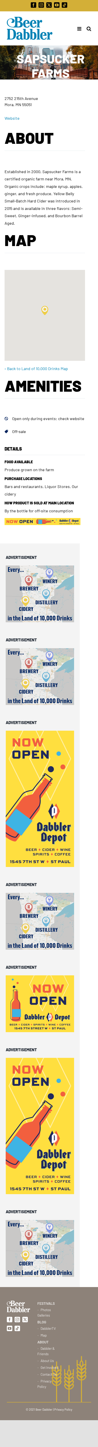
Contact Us (49, 1374)
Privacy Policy (44, 1384)
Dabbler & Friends (46, 1351)
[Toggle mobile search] (89, 28)
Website (12, 118)
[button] (45, 310)
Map (44, 1335)
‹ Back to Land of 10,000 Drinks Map (36, 368)
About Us (47, 1361)
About (43, 1342)
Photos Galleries (44, 1312)
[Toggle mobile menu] (78, 28)
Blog (41, 1322)
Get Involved (49, 1367)
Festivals (46, 1303)
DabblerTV (48, 1328)
